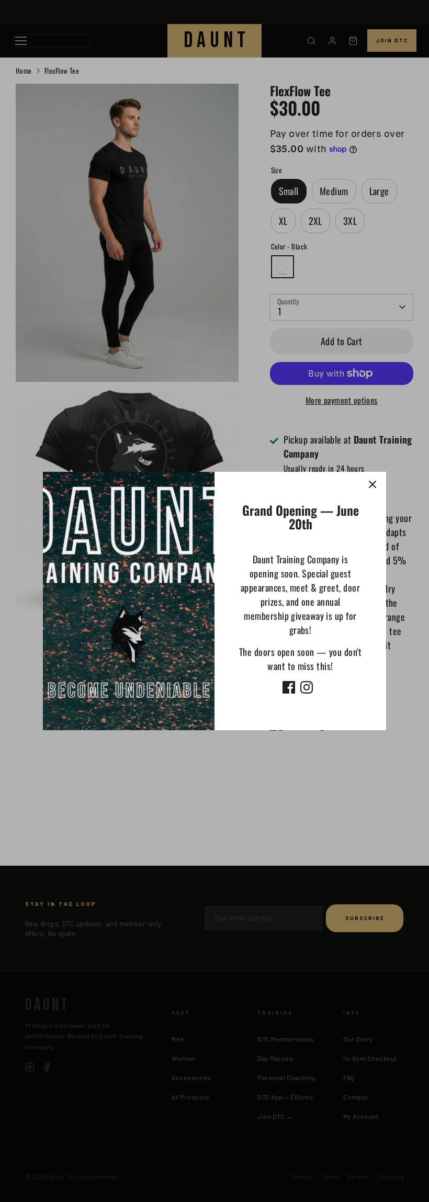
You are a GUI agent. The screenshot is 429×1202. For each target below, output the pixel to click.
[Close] (372, 485)
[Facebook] (289, 687)
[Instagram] (306, 687)
